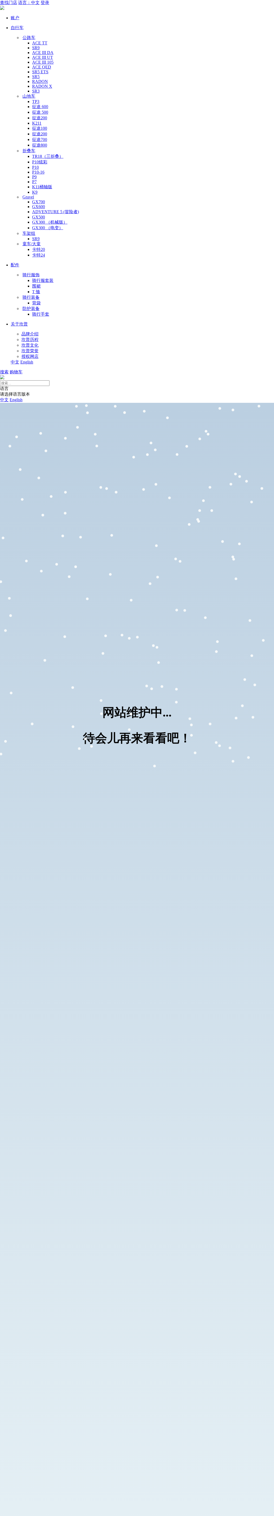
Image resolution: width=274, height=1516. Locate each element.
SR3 (36, 91)
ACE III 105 (43, 62)
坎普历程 (30, 339)
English (26, 362)
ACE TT (39, 43)
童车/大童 (31, 244)
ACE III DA (43, 52)
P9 (34, 177)
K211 (36, 123)
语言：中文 (29, 2)
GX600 (38, 206)
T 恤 (36, 291)
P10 (35, 167)
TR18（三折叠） (47, 156)
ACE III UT (42, 57)
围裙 (36, 286)
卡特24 (38, 255)
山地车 (28, 96)
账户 (15, 18)
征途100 (39, 128)
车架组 (28, 233)
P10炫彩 (39, 162)
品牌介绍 (30, 334)
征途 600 (40, 106)
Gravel (28, 197)
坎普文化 (30, 345)
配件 (15, 265)
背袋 (36, 303)
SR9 (36, 47)
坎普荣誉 (30, 351)
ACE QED (41, 67)
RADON (40, 81)
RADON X (42, 86)
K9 (34, 192)
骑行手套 (40, 314)
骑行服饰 (31, 275)
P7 (34, 181)
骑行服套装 (43, 280)
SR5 (36, 76)
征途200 (39, 118)
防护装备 (31, 308)
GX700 (38, 202)
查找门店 (8, 2)
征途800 (39, 145)
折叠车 (28, 150)
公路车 (28, 37)
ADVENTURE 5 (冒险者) (55, 211)
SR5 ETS (40, 72)
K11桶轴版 (42, 187)
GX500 (38, 217)
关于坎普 (19, 324)
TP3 (35, 101)
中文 (15, 362)
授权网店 (30, 356)
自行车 (17, 27)
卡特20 (38, 249)
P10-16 (38, 172)
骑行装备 (31, 297)
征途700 (39, 139)
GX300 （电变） (47, 227)
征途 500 (40, 112)
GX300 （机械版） (49, 222)
